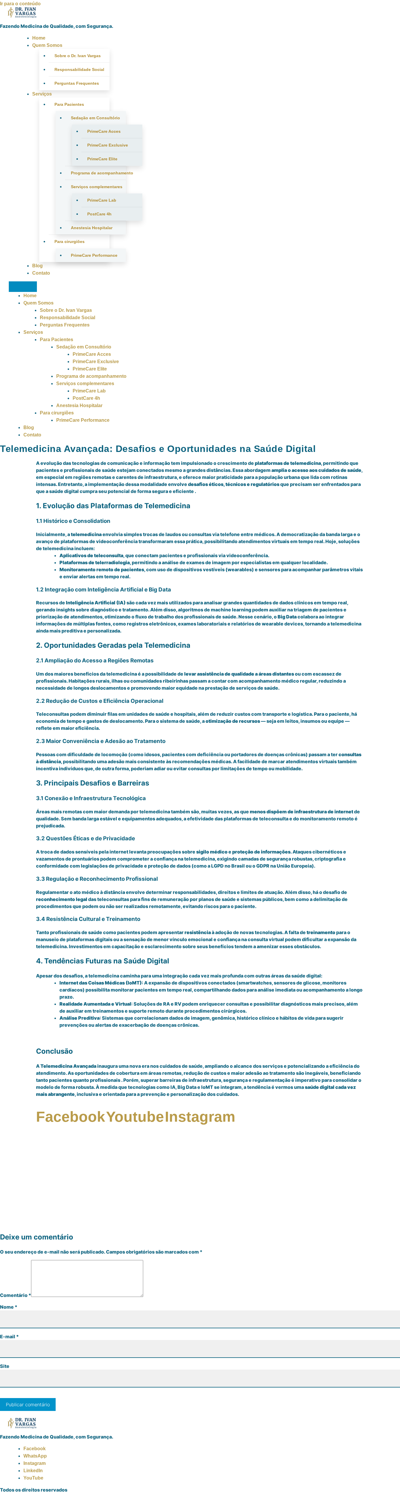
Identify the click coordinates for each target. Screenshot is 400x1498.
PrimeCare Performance (94, 255)
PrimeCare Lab (101, 200)
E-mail (9, 1336)
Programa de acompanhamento (98, 173)
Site (4, 1366)
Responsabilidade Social (79, 69)
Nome (8, 1307)
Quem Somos (47, 45)
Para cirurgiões (69, 241)
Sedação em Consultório (95, 117)
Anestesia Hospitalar (91, 227)
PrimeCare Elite (102, 159)
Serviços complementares (96, 186)
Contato (41, 273)
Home (38, 37)
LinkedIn (33, 1470)
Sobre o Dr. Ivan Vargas (77, 55)
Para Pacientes (69, 104)
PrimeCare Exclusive (107, 145)
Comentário (15, 1295)
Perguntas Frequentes (76, 83)
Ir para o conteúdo (20, 3)
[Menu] (23, 286)
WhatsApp (35, 1455)
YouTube (33, 1477)
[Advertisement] (200, 1185)
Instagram (34, 1463)
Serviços (42, 93)
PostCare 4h (99, 214)
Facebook (34, 1448)
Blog (37, 265)
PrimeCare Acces (104, 131)
